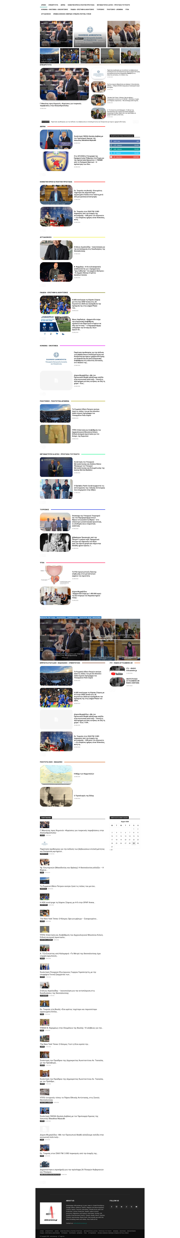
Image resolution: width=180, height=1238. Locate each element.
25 (116, 843)
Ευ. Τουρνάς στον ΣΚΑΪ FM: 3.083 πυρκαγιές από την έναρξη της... (69, 1153)
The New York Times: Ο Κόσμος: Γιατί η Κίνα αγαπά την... (64, 1044)
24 (112, 843)
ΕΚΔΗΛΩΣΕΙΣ (44, 59)
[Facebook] (123, 1)
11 (116, 836)
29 (134, 843)
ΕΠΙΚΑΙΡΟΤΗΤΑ (53, 5)
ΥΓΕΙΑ (127, 9)
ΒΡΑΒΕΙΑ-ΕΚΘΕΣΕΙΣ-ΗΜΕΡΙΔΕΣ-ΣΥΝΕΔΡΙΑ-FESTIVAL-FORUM (72, 14)
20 (125, 839)
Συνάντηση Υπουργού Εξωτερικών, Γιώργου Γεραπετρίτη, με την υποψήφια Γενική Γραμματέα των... (68, 973)
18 (116, 839)
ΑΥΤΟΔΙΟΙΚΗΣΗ (46, 14)
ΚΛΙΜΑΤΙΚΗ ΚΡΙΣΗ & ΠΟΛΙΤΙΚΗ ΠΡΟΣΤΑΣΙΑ (81, 5)
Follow (136, 145)
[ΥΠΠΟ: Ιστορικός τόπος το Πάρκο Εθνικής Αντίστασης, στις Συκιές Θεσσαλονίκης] (72, 1092)
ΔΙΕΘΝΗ (43, 39)
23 (138, 839)
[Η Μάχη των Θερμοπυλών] (56, 775)
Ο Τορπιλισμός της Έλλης (84, 796)
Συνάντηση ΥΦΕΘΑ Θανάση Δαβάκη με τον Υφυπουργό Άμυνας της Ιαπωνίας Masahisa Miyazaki (88, 138)
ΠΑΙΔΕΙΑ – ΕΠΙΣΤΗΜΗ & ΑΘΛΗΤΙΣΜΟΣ (82, 9)
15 (134, 836)
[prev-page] (41, 174)
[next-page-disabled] (114, 690)
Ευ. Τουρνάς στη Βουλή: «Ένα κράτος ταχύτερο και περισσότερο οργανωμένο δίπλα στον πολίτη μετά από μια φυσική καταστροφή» (88, 194)
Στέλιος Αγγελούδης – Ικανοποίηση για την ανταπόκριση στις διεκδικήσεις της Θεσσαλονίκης (89, 249)
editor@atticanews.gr (80, 1223)
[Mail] (129, 1)
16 (138, 836)
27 (125, 843)
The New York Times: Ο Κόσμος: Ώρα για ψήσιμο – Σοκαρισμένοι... (69, 919)
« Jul (111, 849)
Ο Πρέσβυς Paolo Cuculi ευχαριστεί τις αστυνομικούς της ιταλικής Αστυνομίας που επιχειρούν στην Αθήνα (89, 488)
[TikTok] (132, 1)
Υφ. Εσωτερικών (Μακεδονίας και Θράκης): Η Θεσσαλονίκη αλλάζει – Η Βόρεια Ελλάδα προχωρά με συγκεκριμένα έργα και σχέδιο (123, 86)
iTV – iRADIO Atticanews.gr (131, 669)
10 (112, 836)
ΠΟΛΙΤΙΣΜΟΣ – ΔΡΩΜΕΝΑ (115, 9)
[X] (135, 1)
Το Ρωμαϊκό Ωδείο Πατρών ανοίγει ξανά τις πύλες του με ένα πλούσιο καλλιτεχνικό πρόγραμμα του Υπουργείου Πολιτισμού (85, 412)
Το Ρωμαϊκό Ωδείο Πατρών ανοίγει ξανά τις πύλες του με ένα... (68, 886)
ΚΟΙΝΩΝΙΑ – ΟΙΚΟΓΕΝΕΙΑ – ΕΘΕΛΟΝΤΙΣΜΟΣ (54, 9)
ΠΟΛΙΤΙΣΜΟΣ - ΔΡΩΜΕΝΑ (106, 58)
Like (138, 141)
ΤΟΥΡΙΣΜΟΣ (100, 9)
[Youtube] (138, 1)
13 (125, 836)
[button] (120, 1)
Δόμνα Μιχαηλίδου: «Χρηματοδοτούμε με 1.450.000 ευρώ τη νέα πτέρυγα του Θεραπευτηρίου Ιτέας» (86, 595)
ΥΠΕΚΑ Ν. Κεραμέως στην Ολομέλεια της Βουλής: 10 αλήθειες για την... (71, 1028)
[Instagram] (126, 1)
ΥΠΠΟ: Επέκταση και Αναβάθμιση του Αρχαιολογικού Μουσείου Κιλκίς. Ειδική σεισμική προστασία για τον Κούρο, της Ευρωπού (86, 433)
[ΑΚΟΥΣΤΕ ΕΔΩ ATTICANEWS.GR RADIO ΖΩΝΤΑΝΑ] (117, 681)
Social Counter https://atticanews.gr (122, 136)
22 (134, 839)
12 (121, 836)
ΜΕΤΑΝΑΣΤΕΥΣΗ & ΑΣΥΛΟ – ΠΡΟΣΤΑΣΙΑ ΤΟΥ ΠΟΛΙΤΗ (113, 5)
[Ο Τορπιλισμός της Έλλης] (56, 797)
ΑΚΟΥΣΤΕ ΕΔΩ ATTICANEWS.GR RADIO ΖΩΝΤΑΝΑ (132, 681)
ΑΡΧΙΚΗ (43, 5)
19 (121, 839)
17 (112, 839)
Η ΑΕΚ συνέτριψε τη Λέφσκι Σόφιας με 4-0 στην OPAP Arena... (67, 902)
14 (129, 836)
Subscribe (136, 157)
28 (129, 843)
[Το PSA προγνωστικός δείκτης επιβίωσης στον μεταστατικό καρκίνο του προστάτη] (55, 575)
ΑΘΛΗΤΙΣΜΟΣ (64, 59)
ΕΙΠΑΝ (111, 39)
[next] (137, 122)
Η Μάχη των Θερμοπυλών (84, 774)
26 (121, 843)
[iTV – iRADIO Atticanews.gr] (117, 670)
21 (129, 839)
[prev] (134, 122)
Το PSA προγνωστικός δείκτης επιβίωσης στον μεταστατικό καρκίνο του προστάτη (84, 574)
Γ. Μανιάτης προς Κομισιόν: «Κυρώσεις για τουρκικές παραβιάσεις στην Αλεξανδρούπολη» (60, 105)
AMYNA (63, 5)
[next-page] (44, 174)
